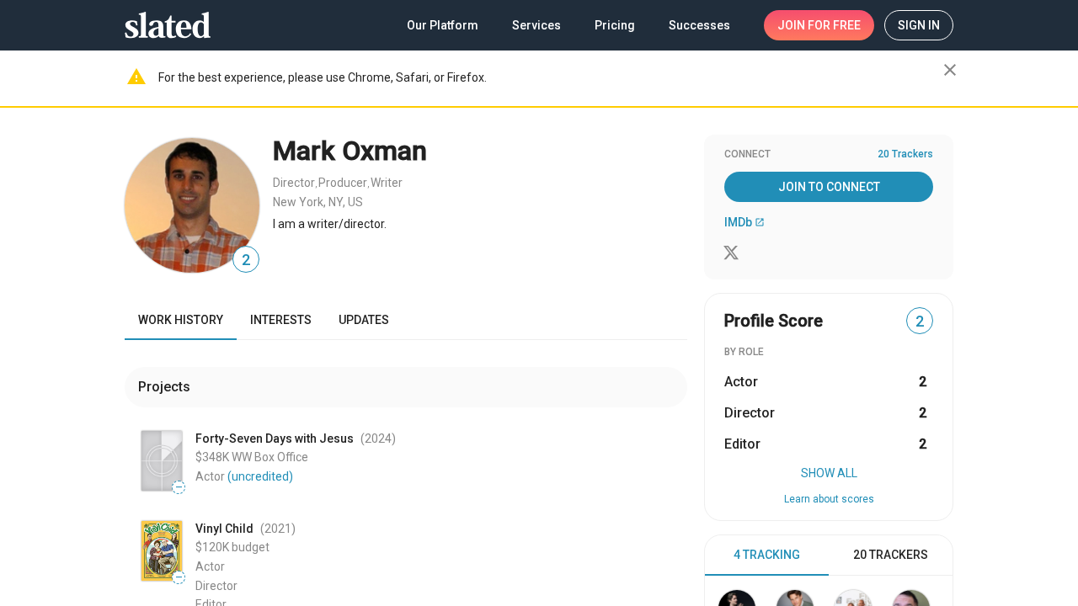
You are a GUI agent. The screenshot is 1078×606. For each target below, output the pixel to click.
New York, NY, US (318, 202)
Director (294, 182)
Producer (342, 182)
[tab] (767, 555)
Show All (829, 473)
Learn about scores (829, 499)
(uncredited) (260, 476)
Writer (387, 182)
